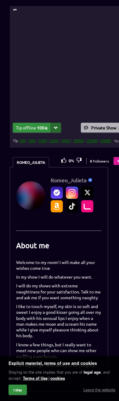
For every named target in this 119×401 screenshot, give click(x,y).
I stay (17, 389)
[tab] (31, 162)
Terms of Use (35, 378)
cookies (57, 378)
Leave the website (99, 389)
